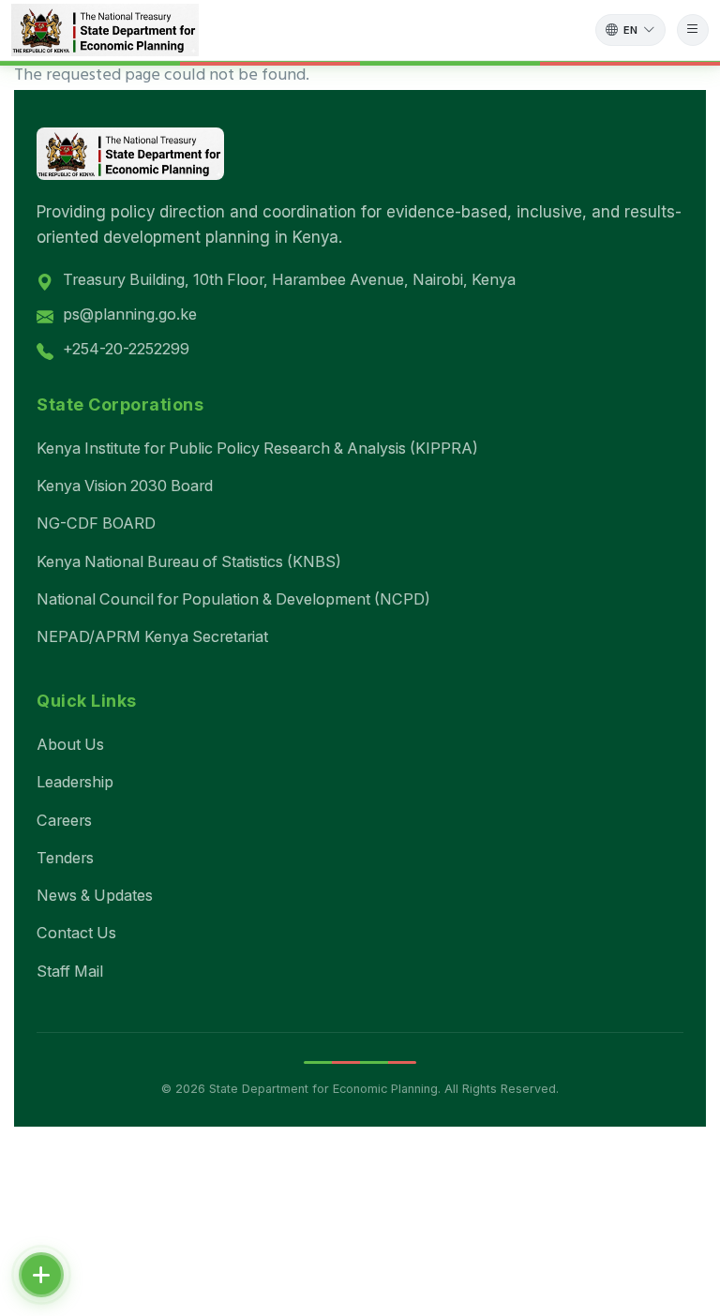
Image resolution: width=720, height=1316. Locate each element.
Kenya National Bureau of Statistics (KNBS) (189, 561)
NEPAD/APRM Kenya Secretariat (152, 636)
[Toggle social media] (41, 1274)
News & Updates (95, 895)
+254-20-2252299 (126, 348)
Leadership (75, 781)
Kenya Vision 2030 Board (125, 485)
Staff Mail (70, 971)
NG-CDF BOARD (96, 523)
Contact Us (76, 932)
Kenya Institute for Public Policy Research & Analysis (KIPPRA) (257, 448)
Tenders (65, 857)
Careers (64, 820)
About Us (70, 744)
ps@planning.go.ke (130, 314)
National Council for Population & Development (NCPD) (233, 599)
